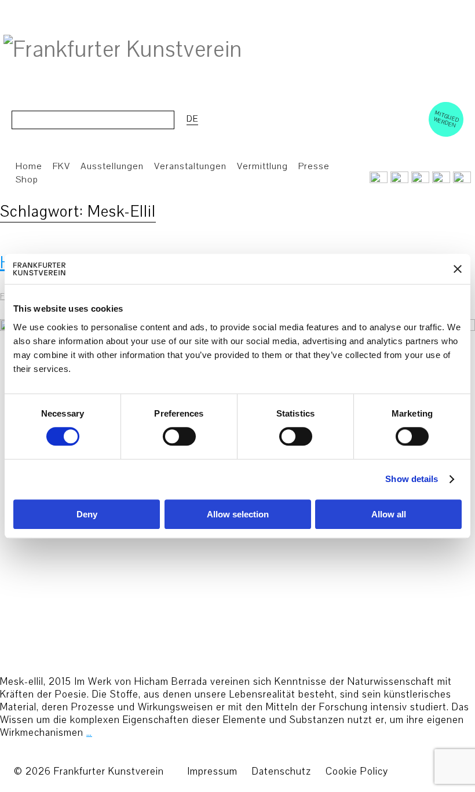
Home (29, 166)
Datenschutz (281, 771)
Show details (411, 479)
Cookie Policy (357, 771)
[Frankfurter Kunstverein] (122, 50)
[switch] (179, 437)
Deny (86, 514)
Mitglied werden (447, 118)
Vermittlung (262, 166)
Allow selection (238, 514)
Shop (27, 179)
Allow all (388, 514)
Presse (314, 166)
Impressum (212, 771)
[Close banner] (458, 269)
